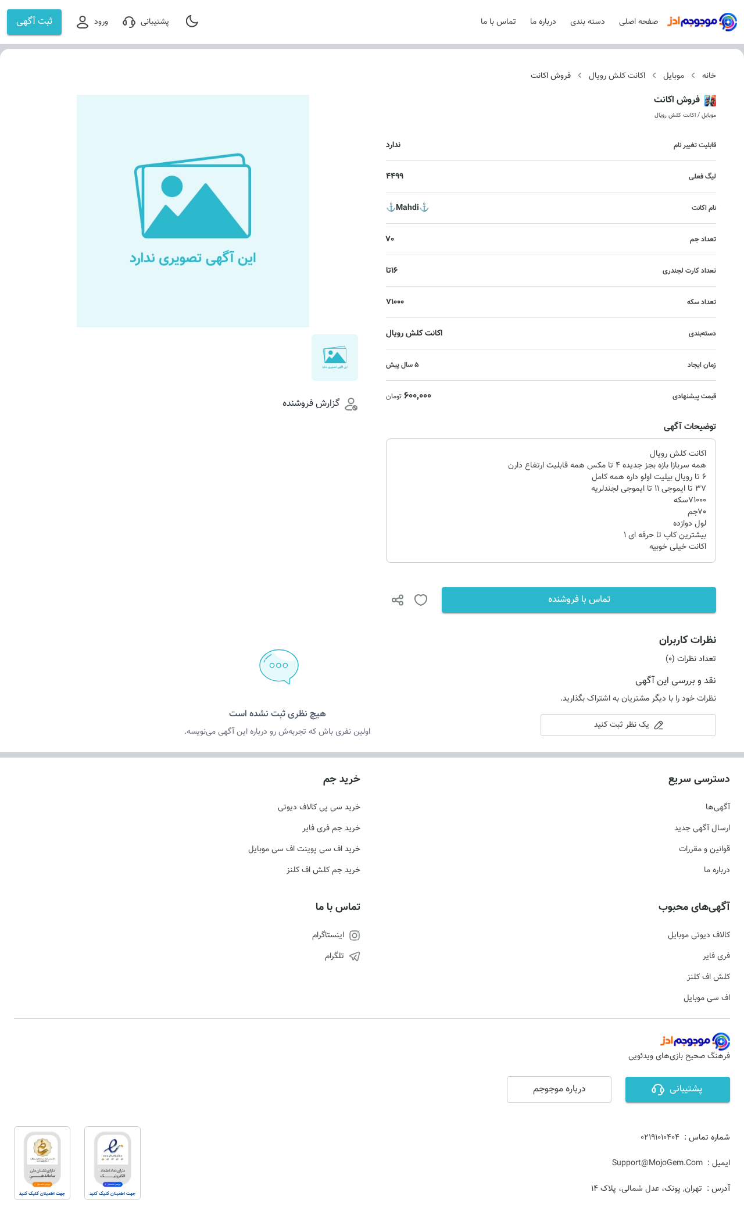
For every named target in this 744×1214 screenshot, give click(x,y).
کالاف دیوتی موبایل (699, 935)
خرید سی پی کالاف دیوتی (319, 807)
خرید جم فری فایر (331, 828)
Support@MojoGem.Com (657, 1163)
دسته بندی (587, 22)
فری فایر (716, 956)
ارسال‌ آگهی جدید (702, 828)
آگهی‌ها (718, 807)
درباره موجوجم (559, 1089)
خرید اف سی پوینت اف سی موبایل (304, 849)
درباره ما (543, 22)
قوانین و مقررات (704, 849)
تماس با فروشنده (579, 599)
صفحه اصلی (638, 22)
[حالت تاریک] (193, 22)
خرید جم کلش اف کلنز (323, 870)
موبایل (673, 76)
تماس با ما (498, 22)
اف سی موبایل (707, 998)
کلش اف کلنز (708, 977)
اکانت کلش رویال (617, 76)
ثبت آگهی (34, 22)
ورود (101, 22)
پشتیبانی (155, 22)
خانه (709, 76)
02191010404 (660, 1138)
